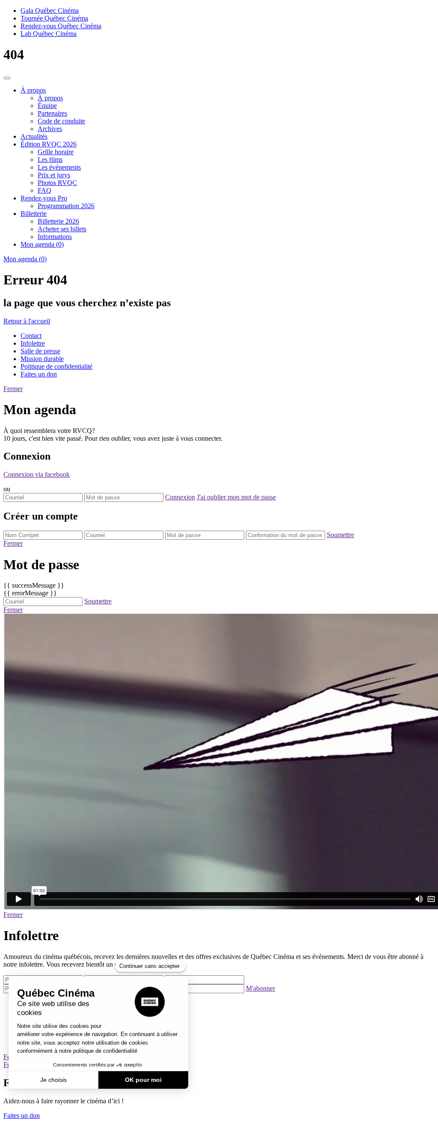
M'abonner (260, 988)
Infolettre (33, 343)
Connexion (180, 497)
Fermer (13, 388)
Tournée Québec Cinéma (54, 18)
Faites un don (39, 374)
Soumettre (340, 534)
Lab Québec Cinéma (49, 33)
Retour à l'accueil (26, 321)
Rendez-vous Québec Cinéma (61, 26)
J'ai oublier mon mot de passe (236, 497)
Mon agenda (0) (42, 244)
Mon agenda (25, 259)
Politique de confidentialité (56, 366)
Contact (31, 335)
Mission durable (42, 358)
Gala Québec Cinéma (50, 10)
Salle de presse (40, 351)
